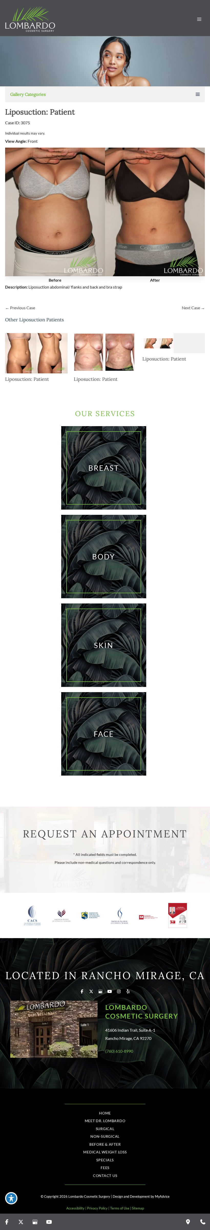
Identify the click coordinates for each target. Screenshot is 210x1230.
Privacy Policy (97, 1208)
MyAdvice (162, 1196)
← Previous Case (20, 307)
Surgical (105, 1128)
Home (105, 1113)
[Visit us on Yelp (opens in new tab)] (128, 991)
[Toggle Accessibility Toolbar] (11, 1198)
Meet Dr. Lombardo (105, 1121)
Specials (105, 1160)
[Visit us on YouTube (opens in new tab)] (110, 991)
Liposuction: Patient (40, 112)
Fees (105, 1167)
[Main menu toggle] (199, 19)
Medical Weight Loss (105, 1152)
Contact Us (105, 1175)
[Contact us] (203, 1222)
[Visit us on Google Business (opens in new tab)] (100, 991)
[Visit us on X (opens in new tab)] (91, 991)
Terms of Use (119, 1208)
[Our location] (188, 1222)
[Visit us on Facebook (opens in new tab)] (82, 991)
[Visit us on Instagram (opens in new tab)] (119, 991)
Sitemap (138, 1208)
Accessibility (75, 1208)
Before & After (105, 1144)
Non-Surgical (105, 1136)
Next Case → (193, 307)
